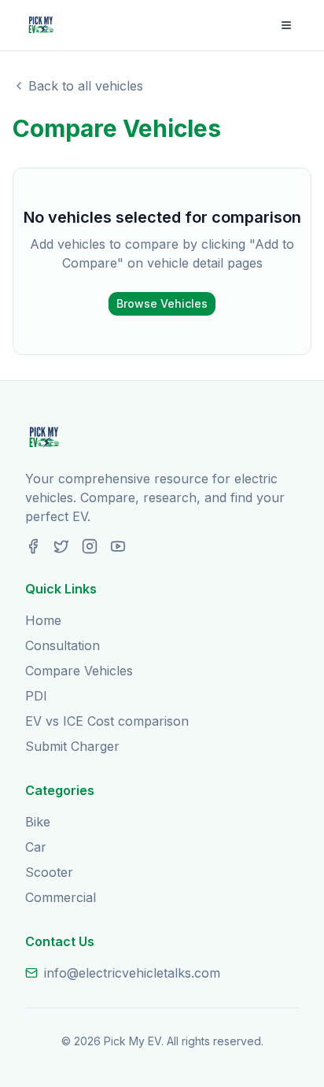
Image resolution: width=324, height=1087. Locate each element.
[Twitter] (61, 546)
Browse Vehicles (162, 303)
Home (43, 620)
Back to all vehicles (85, 86)
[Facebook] (33, 546)
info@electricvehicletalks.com (132, 973)
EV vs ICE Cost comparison (107, 721)
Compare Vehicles (79, 670)
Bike (37, 822)
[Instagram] (90, 546)
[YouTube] (118, 546)
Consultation (62, 645)
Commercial (60, 897)
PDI (36, 696)
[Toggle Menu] (286, 25)
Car (35, 847)
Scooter (49, 872)
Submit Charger (72, 746)
